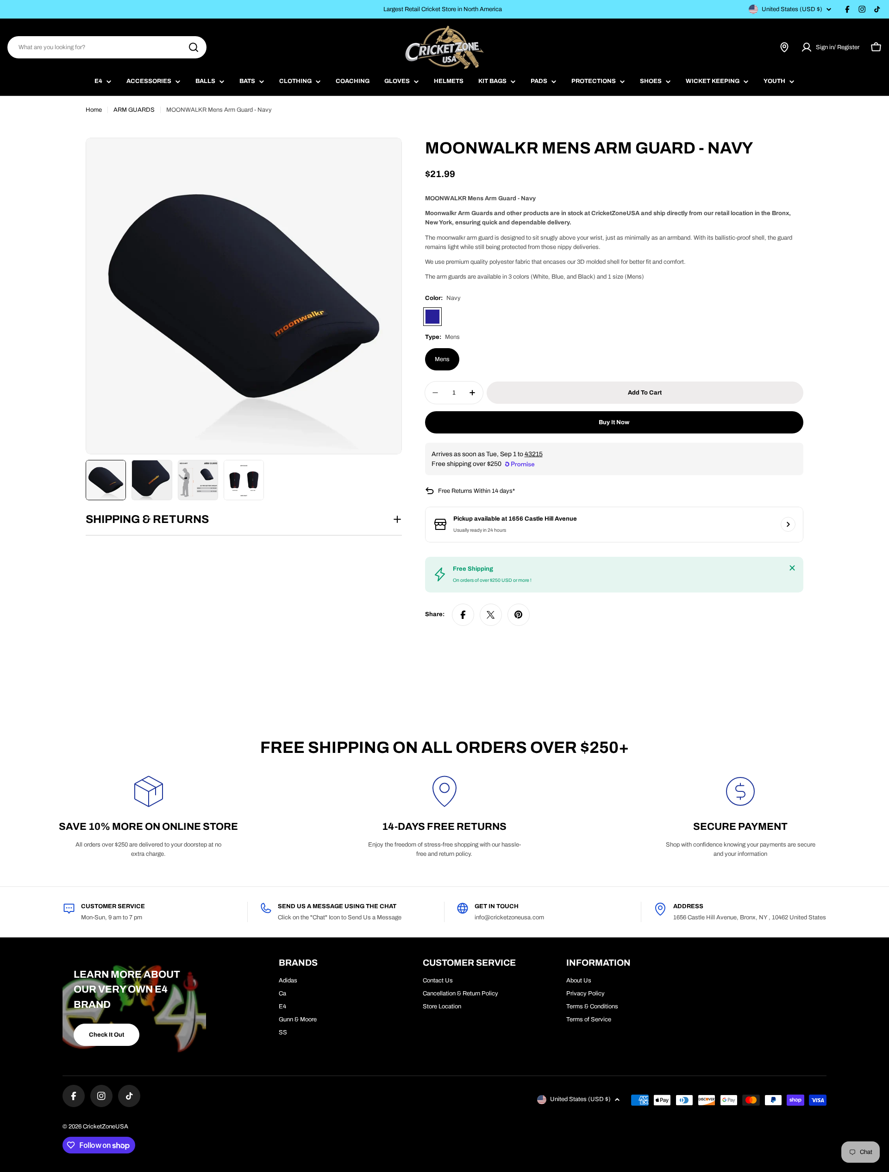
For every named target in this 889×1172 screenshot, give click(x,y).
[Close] (792, 568)
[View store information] (788, 524)
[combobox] (107, 47)
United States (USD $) (792, 9)
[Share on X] (491, 615)
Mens (442, 359)
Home (94, 110)
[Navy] (432, 316)
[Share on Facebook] (463, 615)
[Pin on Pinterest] (518, 615)
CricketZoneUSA (105, 1126)
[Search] (193, 47)
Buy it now (614, 422)
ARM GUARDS (134, 110)
